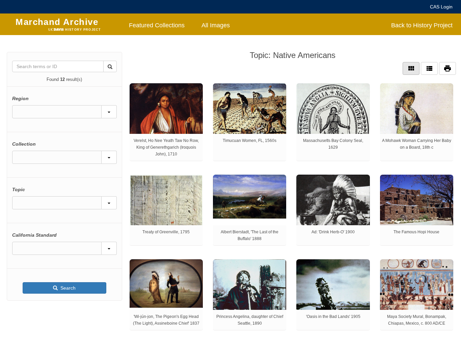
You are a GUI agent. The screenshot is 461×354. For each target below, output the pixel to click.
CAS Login (441, 6)
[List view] (429, 68)
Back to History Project (422, 25)
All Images (215, 25)
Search (67, 288)
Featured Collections (157, 25)
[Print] (447, 68)
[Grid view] (411, 68)
